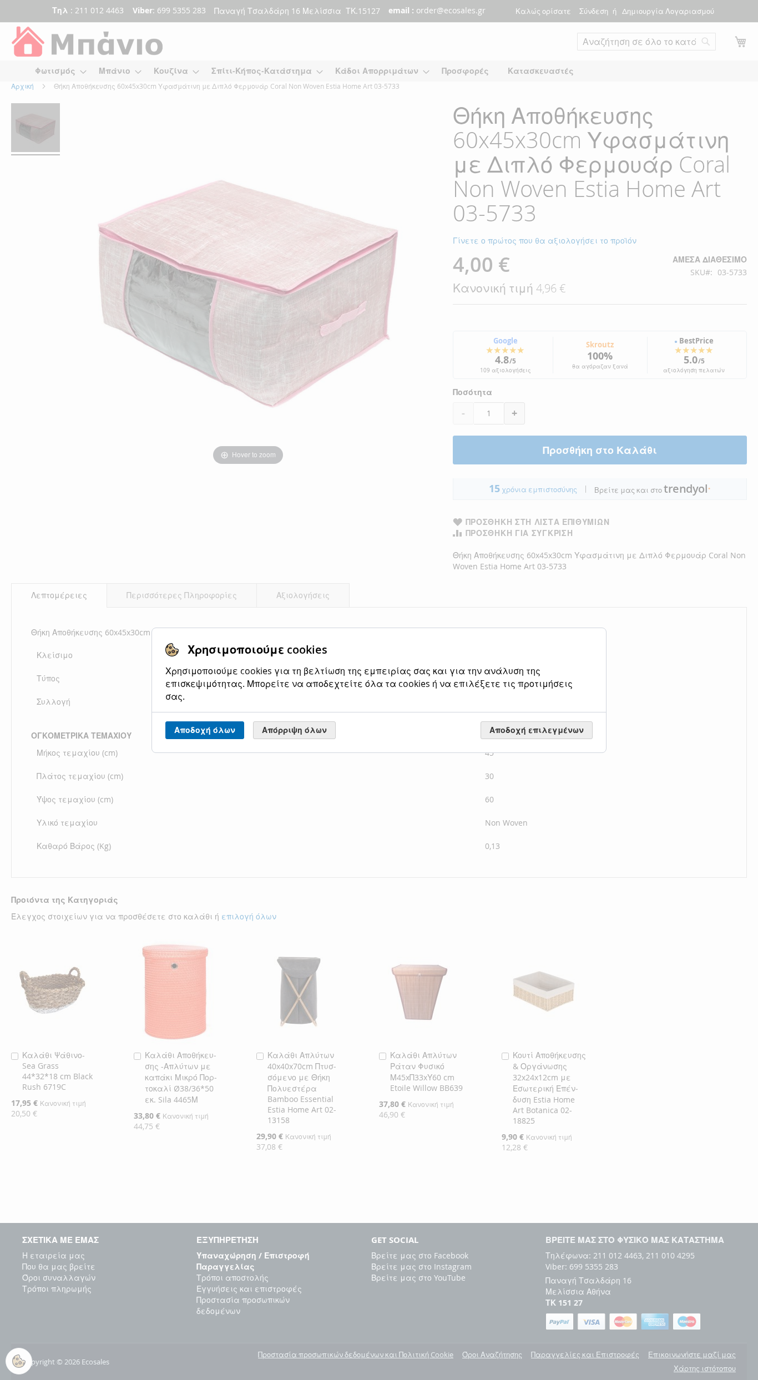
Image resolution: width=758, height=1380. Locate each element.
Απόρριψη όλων (294, 730)
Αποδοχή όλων (204, 730)
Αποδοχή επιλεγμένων (536, 730)
